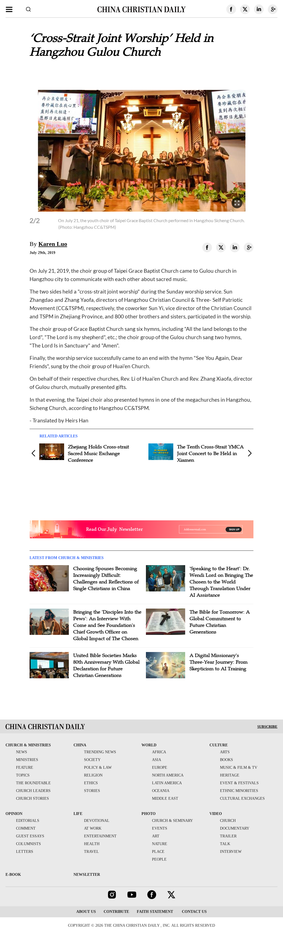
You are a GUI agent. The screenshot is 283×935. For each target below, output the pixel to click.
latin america (167, 783)
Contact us (194, 912)
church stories (32, 798)
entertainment (100, 836)
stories (92, 791)
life (78, 814)
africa (159, 752)
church (228, 821)
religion (93, 775)
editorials (27, 821)
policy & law (98, 767)
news (21, 752)
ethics (91, 783)
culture (218, 745)
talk (225, 844)
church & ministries (28, 745)
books (226, 760)
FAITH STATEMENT (155, 912)
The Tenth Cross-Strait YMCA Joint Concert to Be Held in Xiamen (210, 453)
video (215, 814)
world (149, 745)
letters (24, 852)
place (158, 852)
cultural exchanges (242, 798)
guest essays (30, 836)
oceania (160, 791)
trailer (228, 836)
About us (86, 912)
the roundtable (33, 783)
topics (23, 775)
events (159, 828)
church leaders (33, 791)
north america (168, 775)
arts (225, 752)
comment (26, 828)
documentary (234, 828)
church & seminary (172, 821)
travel (91, 852)
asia (156, 760)
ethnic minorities (239, 791)
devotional (96, 821)
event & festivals (239, 783)
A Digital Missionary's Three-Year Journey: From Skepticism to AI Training (219, 662)
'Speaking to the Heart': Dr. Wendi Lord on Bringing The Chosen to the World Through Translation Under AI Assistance (221, 581)
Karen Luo (52, 243)
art (155, 836)
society (92, 760)
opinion (14, 814)
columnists (28, 844)
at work (92, 828)
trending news (100, 752)
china (80, 745)
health (91, 844)
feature (24, 767)
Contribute (116, 912)
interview (231, 852)
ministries (27, 760)
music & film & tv (238, 767)
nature (159, 844)
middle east (165, 798)
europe (159, 767)
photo (149, 814)
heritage (229, 775)
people (159, 859)
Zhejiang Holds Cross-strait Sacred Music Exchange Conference (98, 453)
